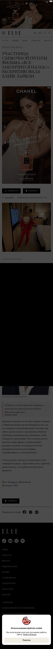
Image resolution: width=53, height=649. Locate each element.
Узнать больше (29, 634)
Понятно (26, 640)
